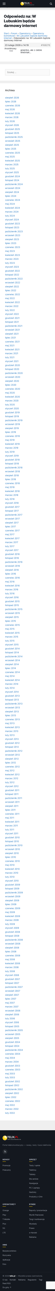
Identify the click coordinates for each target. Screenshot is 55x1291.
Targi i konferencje (37, 1219)
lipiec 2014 (10, 668)
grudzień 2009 (12, 884)
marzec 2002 (12, 1109)
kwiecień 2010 (12, 869)
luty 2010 (10, 877)
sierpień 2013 (12, 711)
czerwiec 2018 (12, 483)
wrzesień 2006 (12, 1010)
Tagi (40, 1280)
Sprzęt (33, 1159)
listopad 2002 (12, 1085)
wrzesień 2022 (12, 282)
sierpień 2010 (12, 853)
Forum (14, 33)
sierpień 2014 (12, 664)
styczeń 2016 (12, 597)
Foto (4, 1264)
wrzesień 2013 (12, 707)
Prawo (31, 1228)
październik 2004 (14, 1050)
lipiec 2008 (10, 951)
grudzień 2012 (12, 743)
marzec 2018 (11, 495)
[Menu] (4, 4)
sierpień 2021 (12, 333)
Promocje (6, 1165)
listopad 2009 (12, 888)
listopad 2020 (12, 369)
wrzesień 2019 (12, 424)
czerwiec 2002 (12, 1101)
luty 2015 (9, 640)
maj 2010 (10, 865)
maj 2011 (9, 817)
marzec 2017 (11, 542)
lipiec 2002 (10, 1097)
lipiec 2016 (10, 573)
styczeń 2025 (12, 172)
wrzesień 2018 (12, 471)
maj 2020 (10, 392)
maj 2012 (9, 770)
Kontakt (13, 1280)
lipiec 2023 (10, 243)
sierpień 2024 (12, 192)
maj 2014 (10, 676)
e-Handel (33, 1233)
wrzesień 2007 (12, 991)
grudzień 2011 (12, 790)
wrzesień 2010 (12, 849)
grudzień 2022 (12, 271)
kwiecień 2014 (12, 680)
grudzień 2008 (12, 932)
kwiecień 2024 (12, 208)
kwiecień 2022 (12, 302)
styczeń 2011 (11, 833)
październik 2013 (14, 703)
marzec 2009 (12, 920)
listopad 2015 (12, 605)
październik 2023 (14, 231)
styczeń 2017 (12, 550)
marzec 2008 (12, 967)
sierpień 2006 (12, 1014)
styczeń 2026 (12, 125)
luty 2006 (10, 1018)
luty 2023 (10, 263)
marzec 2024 (12, 211)
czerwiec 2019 (12, 436)
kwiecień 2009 (12, 916)
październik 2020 (14, 373)
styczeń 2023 (12, 267)
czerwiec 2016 (12, 577)
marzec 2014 (11, 684)
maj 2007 (10, 1002)
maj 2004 (10, 1058)
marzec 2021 (11, 353)
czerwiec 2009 (12, 908)
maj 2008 (10, 959)
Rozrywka (7, 1255)
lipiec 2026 (10, 101)
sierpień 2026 (12, 97)
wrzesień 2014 (12, 660)
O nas (5, 1280)
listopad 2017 (12, 511)
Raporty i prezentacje (38, 1210)
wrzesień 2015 (12, 613)
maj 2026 (10, 109)
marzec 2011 (11, 825)
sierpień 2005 (12, 1038)
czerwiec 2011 (12, 814)
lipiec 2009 (10, 904)
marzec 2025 (11, 164)
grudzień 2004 (12, 1042)
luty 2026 (10, 121)
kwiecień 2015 (12, 633)
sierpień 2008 (12, 947)
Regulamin (32, 1280)
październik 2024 (14, 184)
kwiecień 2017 (12, 538)
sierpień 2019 (12, 428)
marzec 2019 (11, 448)
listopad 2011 (12, 794)
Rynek (32, 1204)
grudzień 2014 (12, 648)
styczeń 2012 (12, 786)
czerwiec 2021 (12, 341)
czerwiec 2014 (12, 672)
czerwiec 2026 (12, 105)
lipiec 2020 (10, 385)
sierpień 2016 (12, 570)
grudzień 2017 (12, 507)
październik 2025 (14, 137)
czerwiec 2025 (12, 152)
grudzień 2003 (12, 1065)
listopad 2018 (12, 463)
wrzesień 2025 (12, 141)
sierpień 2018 (12, 475)
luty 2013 (10, 735)
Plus (4, 1224)
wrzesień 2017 (12, 518)
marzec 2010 (11, 873)
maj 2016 (10, 581)
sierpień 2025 (12, 145)
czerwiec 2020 (12, 389)
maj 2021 (9, 345)
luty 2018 (9, 499)
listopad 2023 (12, 227)
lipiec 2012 (10, 762)
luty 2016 (10, 593)
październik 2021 (13, 326)
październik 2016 (14, 562)
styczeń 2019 (12, 455)
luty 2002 (10, 1113)
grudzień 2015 (12, 601)
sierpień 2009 (12, 900)
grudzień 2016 (12, 554)
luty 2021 (9, 357)
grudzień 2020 (12, 365)
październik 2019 (14, 420)
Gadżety (32, 1192)
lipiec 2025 (10, 148)
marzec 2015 (11, 636)
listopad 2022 (12, 274)
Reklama (32, 1237)
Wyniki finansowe (36, 1215)
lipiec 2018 (10, 479)
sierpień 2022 (12, 286)
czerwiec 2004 (12, 1054)
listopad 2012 (12, 747)
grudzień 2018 (12, 459)
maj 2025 (10, 156)
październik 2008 (14, 940)
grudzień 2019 (12, 412)
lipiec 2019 (10, 432)
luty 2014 (10, 688)
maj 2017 (9, 534)
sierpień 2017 (12, 522)
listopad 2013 (12, 699)
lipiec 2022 (10, 290)
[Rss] (5, 1151)
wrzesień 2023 (12, 235)
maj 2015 (9, 629)
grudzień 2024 (12, 176)
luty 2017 (9, 546)
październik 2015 (13, 609)
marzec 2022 (11, 306)
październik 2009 (14, 892)
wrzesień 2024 (12, 188)
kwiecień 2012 (12, 774)
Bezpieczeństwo (9, 1251)
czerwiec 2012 (12, 766)
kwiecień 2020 (12, 396)
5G (4, 1228)
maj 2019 (10, 440)
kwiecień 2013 (12, 727)
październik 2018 (13, 467)
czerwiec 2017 (12, 530)
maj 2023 (10, 251)
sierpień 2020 (12, 381)
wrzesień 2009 (12, 896)
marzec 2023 (12, 259)
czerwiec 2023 (12, 247)
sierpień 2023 (12, 239)
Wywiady (33, 1224)
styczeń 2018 (12, 503)
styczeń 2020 (12, 408)
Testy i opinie (34, 1165)
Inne (5, 1245)
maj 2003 (10, 1073)
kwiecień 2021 (12, 349)
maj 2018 (9, 487)
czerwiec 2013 (12, 719)
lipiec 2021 (10, 337)
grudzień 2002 (12, 1081)
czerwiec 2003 (12, 1069)
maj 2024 (10, 204)
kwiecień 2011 (12, 821)
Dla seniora (33, 1179)
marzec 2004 (12, 1061)
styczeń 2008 (12, 975)
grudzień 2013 (12, 696)
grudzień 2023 (12, 223)
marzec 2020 (12, 400)
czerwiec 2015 (12, 625)
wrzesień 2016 (12, 566)
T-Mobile (6, 1219)
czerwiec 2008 (12, 955)
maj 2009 (10, 912)
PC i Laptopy (34, 1188)
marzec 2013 (11, 731)
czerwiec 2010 (12, 861)
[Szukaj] (51, 4)
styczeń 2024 (12, 219)
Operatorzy (25, 33)
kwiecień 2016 (12, 585)
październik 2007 (14, 987)
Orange (6, 1210)
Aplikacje (6, 1260)
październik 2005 (14, 1030)
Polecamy (7, 1170)
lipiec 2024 (10, 196)
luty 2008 (10, 971)
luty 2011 (9, 829)
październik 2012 (13, 751)
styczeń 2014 (12, 692)
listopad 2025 (12, 133)
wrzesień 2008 (12, 943)
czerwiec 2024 (12, 200)
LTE (4, 1233)
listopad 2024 (12, 180)
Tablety (32, 1174)
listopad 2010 (12, 841)
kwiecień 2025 (12, 160)
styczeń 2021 (12, 361)
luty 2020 (10, 404)
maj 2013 (10, 723)
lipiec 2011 (10, 810)
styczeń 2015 (12, 644)
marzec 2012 (11, 778)
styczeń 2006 (12, 1022)
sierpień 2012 (12, 758)
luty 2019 (10, 452)
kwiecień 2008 (12, 963)
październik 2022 (14, 278)
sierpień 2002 (12, 1093)
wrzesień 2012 (12, 754)
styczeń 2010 (12, 880)
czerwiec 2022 (12, 294)
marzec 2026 (12, 117)
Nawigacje (33, 1183)
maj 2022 (10, 298)
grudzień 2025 (12, 129)
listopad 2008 (12, 936)
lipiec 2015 (10, 621)
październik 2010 (14, 845)
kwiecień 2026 (12, 113)
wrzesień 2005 (12, 1034)
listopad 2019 (12, 416)
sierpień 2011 (11, 806)
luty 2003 (10, 1077)
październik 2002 (14, 1089)
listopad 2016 (12, 558)
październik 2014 (14, 656)
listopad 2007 (12, 983)
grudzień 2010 (12, 837)
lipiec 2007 (10, 998)
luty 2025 (10, 168)
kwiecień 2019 (12, 444)
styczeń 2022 (12, 314)
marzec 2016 (11, 589)
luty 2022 (10, 310)
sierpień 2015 (12, 617)
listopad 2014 (12, 652)
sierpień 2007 (12, 995)
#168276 (45, 45)
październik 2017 (13, 515)
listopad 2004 (12, 1046)
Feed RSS (7, 1283)
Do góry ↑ (7, 1287)
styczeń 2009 (12, 928)
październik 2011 (13, 798)
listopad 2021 (12, 322)
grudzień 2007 (12, 979)
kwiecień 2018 (12, 491)
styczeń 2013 (12, 739)
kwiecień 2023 (12, 255)
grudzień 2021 (12, 318)
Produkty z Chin (35, 1197)
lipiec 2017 (10, 526)
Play (4, 1215)
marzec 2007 (12, 1006)
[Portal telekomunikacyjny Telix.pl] (27, 4)
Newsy (6, 1159)
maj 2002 (10, 1105)
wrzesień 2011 (12, 802)
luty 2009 (10, 924)
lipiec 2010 (10, 857)
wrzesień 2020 (12, 377)
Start (6, 33)
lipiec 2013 (10, 715)
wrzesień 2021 (12, 329)
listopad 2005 (12, 1026)
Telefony (32, 1170)
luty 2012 (9, 782)
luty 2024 (10, 215)
